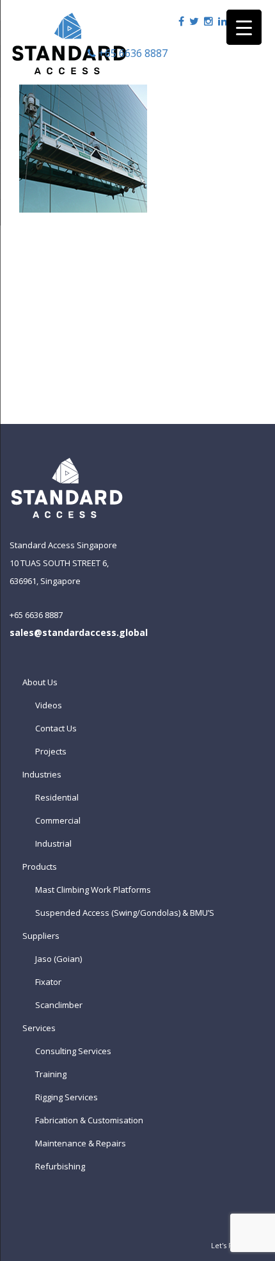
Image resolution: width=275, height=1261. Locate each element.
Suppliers (40, 935)
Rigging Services (66, 1097)
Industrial (53, 843)
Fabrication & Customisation (89, 1120)
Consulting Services (73, 1051)
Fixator (48, 982)
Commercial (58, 820)
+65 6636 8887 (132, 53)
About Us (40, 682)
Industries (41, 774)
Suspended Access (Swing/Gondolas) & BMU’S (124, 912)
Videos (48, 705)
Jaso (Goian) (58, 958)
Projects (51, 751)
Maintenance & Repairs (80, 1143)
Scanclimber (58, 1005)
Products (39, 866)
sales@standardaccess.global (79, 632)
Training (51, 1074)
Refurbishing (60, 1166)
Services (39, 1028)
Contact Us (56, 728)
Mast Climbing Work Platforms (93, 889)
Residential (57, 797)
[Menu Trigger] (244, 27)
